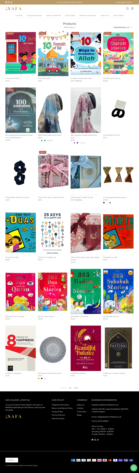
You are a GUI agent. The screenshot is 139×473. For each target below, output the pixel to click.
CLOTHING (19, 15)
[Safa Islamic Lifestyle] (13, 8)
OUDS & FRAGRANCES (34, 15)
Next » (76, 388)
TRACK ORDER (118, 15)
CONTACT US (104, 15)
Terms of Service (58, 415)
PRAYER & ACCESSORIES (87, 15)
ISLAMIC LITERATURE (53, 15)
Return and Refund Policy (62, 408)
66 (70, 388)
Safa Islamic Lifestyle (17, 465)
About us (80, 405)
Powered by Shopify (30, 465)
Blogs (79, 415)
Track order (81, 412)
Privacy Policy (57, 412)
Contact (80, 408)
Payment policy (58, 418)
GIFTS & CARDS (70, 15)
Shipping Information (60, 405)
